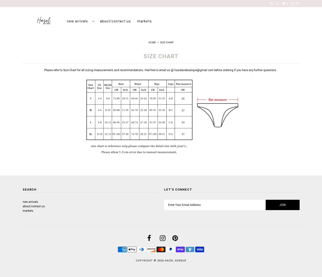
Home (152, 42)
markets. (145, 21)
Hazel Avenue (175, 260)
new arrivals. (78, 21)
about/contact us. (116, 21)
